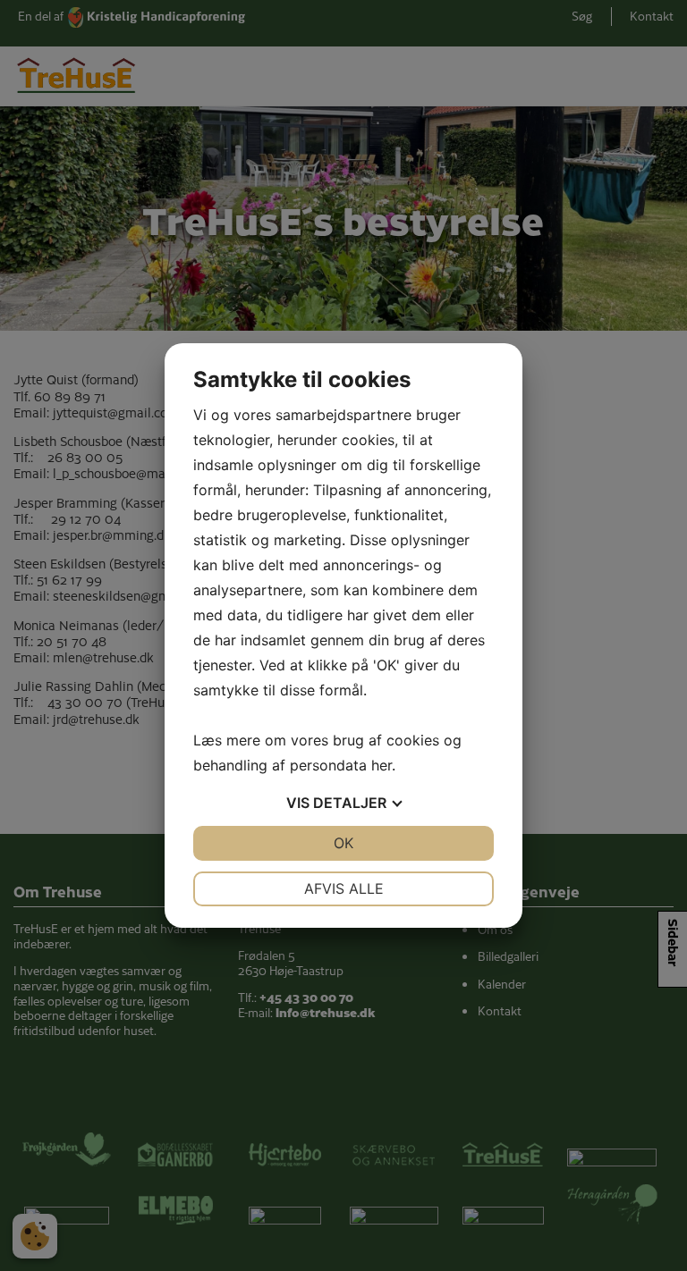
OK (343, 843)
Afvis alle (344, 888)
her (381, 765)
